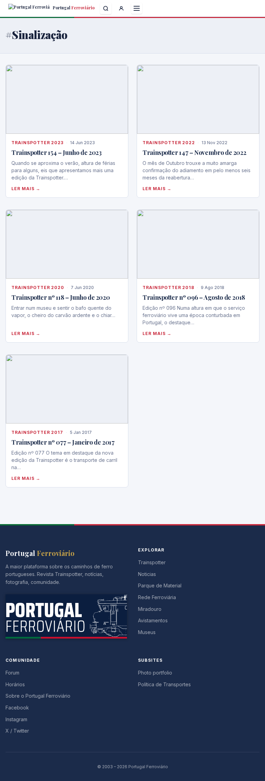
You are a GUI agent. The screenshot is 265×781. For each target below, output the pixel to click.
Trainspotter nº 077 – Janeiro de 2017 (63, 442)
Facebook (17, 707)
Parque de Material (159, 585)
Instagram (16, 719)
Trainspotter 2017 (37, 432)
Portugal (73, 7)
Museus (147, 632)
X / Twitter (17, 731)
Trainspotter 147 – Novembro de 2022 (194, 152)
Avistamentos (153, 620)
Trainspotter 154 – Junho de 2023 (56, 152)
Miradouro (149, 609)
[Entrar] (121, 8)
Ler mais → (25, 188)
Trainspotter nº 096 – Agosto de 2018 (194, 297)
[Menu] (136, 8)
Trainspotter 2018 (168, 287)
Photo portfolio (155, 673)
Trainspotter (152, 562)
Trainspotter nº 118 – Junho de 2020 (60, 297)
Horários (15, 684)
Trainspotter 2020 (37, 287)
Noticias (147, 574)
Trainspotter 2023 (37, 142)
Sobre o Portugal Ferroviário (38, 696)
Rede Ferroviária (157, 597)
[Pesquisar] (105, 8)
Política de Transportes (164, 684)
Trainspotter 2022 (169, 142)
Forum (12, 673)
